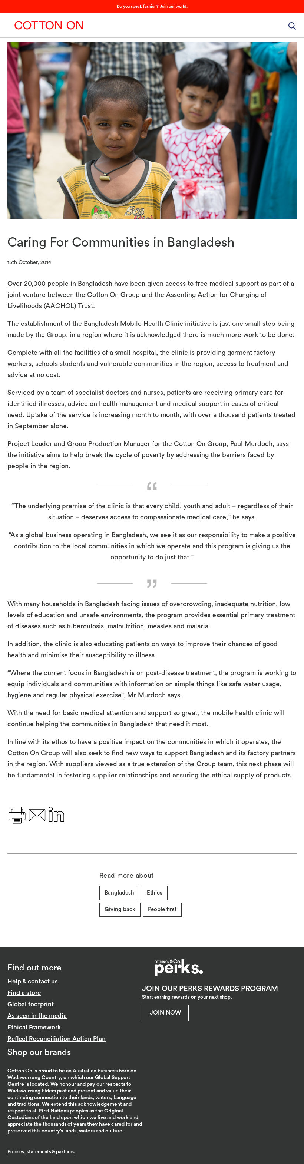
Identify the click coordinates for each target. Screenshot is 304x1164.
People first (162, 909)
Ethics (154, 893)
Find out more (34, 967)
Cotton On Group (49, 25)
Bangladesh (119, 893)
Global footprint (30, 1004)
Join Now (165, 1013)
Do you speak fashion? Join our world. (152, 6)
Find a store (24, 993)
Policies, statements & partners (41, 1151)
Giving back (120, 909)
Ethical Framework (34, 1027)
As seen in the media (37, 1016)
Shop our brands (39, 1052)
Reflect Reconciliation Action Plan (56, 1039)
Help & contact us (32, 981)
